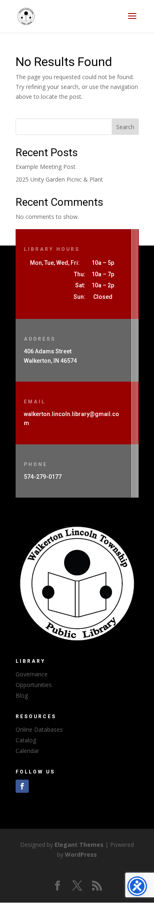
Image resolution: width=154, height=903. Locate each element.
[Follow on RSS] (97, 886)
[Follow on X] (77, 886)
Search (125, 127)
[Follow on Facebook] (22, 786)
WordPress (81, 854)
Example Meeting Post (46, 167)
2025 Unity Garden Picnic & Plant (59, 179)
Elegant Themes (79, 844)
